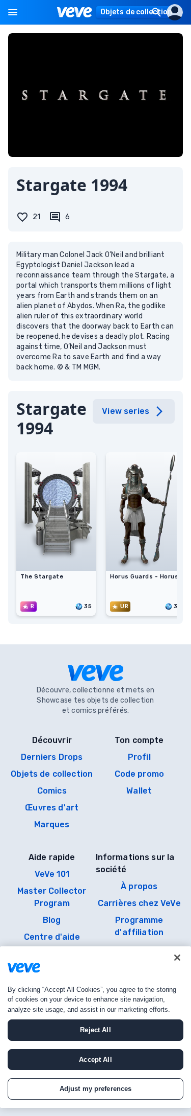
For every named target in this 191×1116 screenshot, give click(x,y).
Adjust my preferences (96, 1088)
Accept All (95, 1059)
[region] (95, 1027)
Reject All (95, 1030)
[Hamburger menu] (12, 12)
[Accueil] (74, 12)
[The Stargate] (56, 567)
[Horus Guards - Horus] (145, 567)
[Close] (177, 957)
